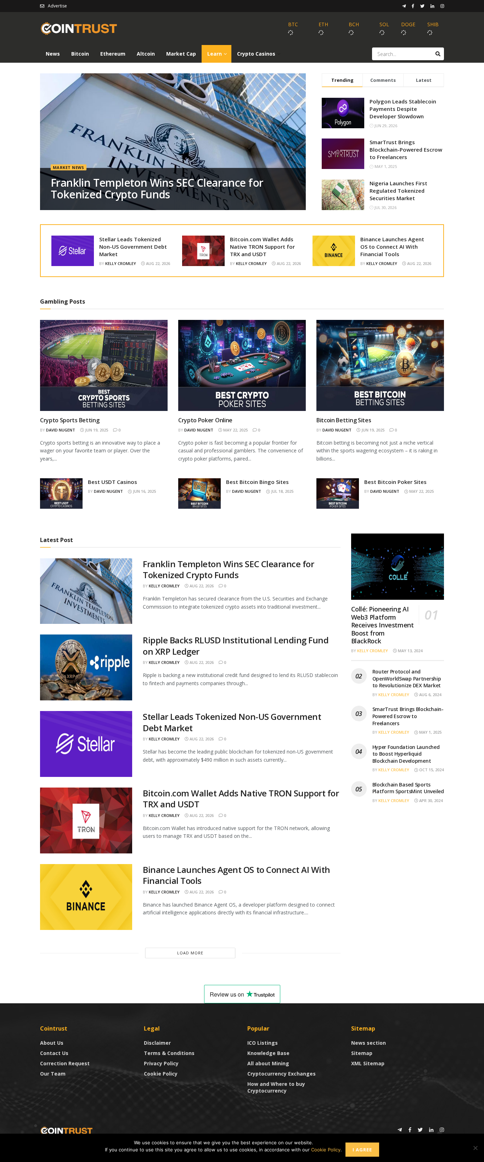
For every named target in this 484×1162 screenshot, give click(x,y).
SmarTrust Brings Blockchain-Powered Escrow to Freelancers (406, 149)
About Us (51, 1042)
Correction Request (65, 1063)
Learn (214, 53)
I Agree (362, 1149)
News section (368, 1042)
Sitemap (361, 1053)
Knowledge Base (268, 1053)
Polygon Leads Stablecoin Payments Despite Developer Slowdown (403, 109)
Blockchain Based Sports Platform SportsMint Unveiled (408, 788)
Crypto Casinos (256, 53)
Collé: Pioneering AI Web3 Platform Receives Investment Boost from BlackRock (382, 625)
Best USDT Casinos (112, 481)
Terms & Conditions (169, 1053)
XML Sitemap (367, 1063)
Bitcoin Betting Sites (343, 420)
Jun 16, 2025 (144, 491)
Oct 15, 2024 (431, 769)
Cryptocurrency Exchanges (281, 1073)
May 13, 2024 (409, 650)
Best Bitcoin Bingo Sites (257, 481)
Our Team (53, 1073)
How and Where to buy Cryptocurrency (276, 1087)
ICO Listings (262, 1042)
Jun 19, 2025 (96, 430)
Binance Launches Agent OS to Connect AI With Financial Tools (392, 247)
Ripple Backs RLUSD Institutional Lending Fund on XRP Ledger (235, 645)
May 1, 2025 (429, 732)
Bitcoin (80, 53)
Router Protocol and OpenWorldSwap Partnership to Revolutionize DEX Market (406, 678)
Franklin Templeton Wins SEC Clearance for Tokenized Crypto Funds (157, 188)
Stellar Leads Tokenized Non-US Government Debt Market (133, 247)
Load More (190, 952)
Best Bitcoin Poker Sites (395, 481)
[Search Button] (438, 53)
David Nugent (60, 430)
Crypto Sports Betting (69, 420)
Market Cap (181, 53)
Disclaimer (157, 1042)
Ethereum (112, 53)
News (53, 53)
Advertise (57, 6)
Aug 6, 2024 (429, 694)
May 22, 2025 (235, 430)
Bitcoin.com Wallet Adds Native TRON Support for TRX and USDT (262, 247)
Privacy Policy (161, 1063)
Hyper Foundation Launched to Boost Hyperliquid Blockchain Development (406, 754)
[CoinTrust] (66, 1130)
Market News (68, 167)
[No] (475, 1147)
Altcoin (146, 53)
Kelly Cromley (120, 263)
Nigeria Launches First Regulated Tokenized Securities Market (398, 191)
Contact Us (54, 1053)
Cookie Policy (161, 1073)
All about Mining (268, 1063)
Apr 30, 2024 (430, 800)
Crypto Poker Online (205, 420)
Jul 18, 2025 (281, 491)
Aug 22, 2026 (157, 263)
